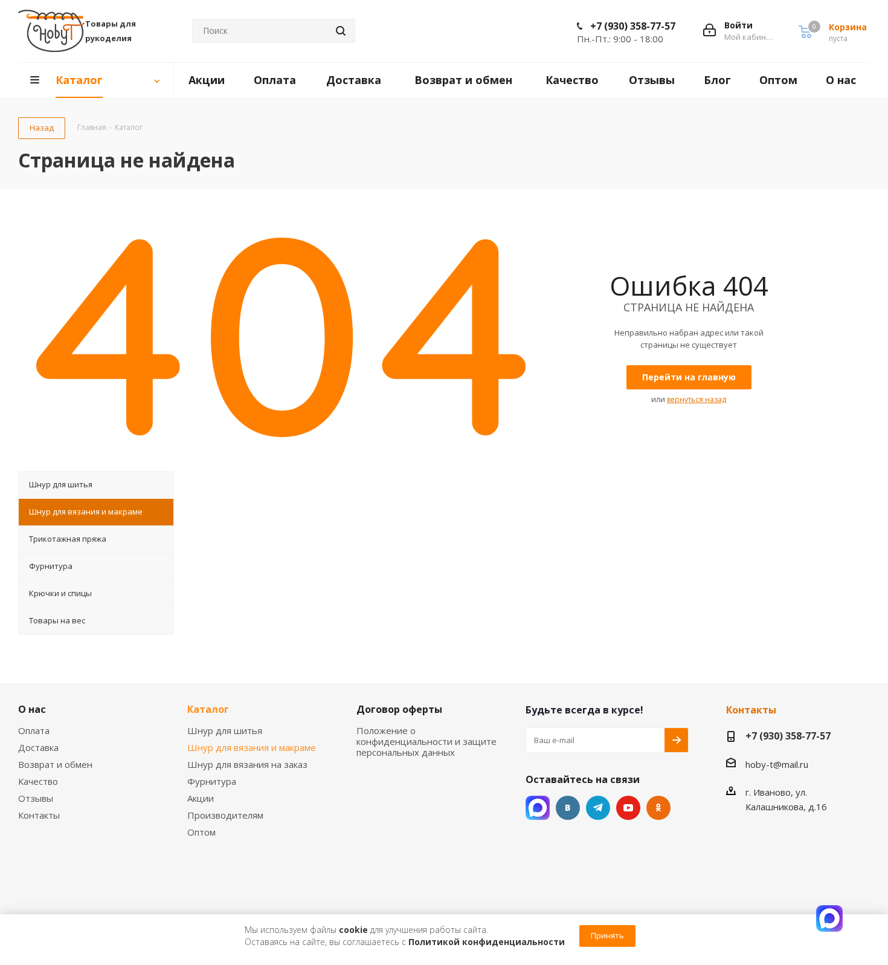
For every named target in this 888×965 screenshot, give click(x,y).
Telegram (598, 808)
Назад (42, 127)
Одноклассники (658, 808)
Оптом (201, 832)
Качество (38, 781)
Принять (607, 935)
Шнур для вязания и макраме (251, 747)
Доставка (38, 747)
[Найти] (340, 31)
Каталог (208, 709)
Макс (538, 808)
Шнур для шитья (224, 730)
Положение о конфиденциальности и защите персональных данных (426, 741)
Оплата (34, 730)
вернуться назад (696, 399)
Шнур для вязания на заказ (247, 764)
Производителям (225, 815)
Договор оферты (399, 709)
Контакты (39, 815)
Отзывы (35, 798)
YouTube (628, 808)
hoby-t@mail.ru (776, 764)
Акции (200, 798)
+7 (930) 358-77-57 (632, 26)
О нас (32, 709)
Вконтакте (568, 808)
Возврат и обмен (55, 764)
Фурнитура (211, 781)
